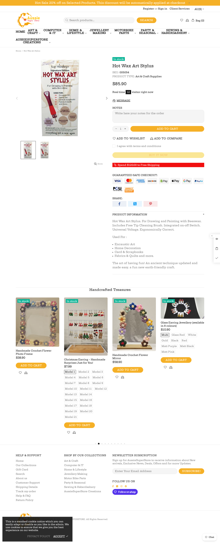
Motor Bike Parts (75, 478)
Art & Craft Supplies (148, 76)
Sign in (162, 8)
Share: (117, 198)
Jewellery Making (75, 473)
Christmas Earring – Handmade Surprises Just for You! (84, 361)
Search (146, 20)
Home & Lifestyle (75, 469)
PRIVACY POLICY (38, 536)
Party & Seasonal (75, 482)
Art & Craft (71, 460)
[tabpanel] (37, 339)
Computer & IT (74, 465)
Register (148, 8)
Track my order (26, 491)
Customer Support (28, 482)
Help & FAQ (23, 495)
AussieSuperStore (28, 20)
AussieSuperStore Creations (82, 491)
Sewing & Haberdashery (79, 487)
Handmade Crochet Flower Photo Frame (33, 352)
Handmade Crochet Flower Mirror (130, 356)
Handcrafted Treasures (110, 290)
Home (18, 51)
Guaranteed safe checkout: (135, 175)
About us (21, 478)
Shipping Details (27, 487)
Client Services (180, 8)
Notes (117, 107)
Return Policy (24, 500)
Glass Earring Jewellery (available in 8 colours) (182, 324)
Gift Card (22, 469)
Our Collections (26, 465)
